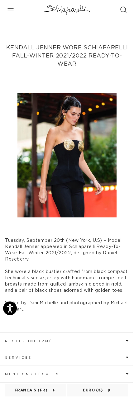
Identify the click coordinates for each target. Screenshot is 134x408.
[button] (67, 340)
